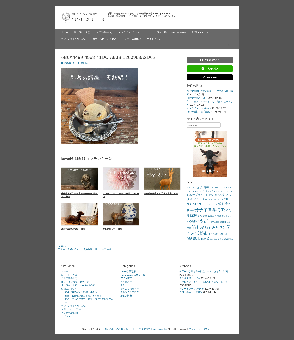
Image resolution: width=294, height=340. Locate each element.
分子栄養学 (205, 209)
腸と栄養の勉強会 (129, 288)
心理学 (193, 221)
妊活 (228, 216)
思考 (122, 285)
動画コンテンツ (200, 32)
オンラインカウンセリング (132, 32)
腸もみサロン (215, 227)
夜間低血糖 (220, 216)
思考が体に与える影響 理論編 (81, 292)
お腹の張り (203, 187)
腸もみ (198, 227)
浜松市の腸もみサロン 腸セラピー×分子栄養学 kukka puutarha (139, 13)
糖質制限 (223, 222)
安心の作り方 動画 (112, 229)
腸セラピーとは (82, 32)
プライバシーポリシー (200, 329)
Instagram (212, 77)
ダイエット (199, 199)
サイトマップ (154, 38)
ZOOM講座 (126, 278)
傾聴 (192, 210)
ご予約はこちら (211, 60)
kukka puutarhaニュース (132, 275)
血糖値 (204, 238)
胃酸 (189, 228)
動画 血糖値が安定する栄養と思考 (83, 295)
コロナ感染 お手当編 (198, 111)
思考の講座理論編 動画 (73, 229)
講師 (211, 239)
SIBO (193, 187)
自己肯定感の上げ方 (197, 98)
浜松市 (204, 221)
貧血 (219, 239)
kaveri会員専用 (128, 271)
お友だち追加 (211, 68)
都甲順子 (85, 63)
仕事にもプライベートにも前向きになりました (203, 281)
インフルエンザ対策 (199, 191)
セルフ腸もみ (215, 195)
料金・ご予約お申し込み (74, 38)
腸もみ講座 (213, 234)
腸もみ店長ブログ (129, 292)
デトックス (209, 199)
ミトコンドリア (211, 204)
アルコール (214, 188)
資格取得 (225, 239)
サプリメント (200, 194)
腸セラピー (225, 234)
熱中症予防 (215, 222)
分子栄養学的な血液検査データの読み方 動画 (203, 271)
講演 (215, 239)
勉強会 (211, 216)
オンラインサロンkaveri (199, 108)
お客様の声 (126, 281)
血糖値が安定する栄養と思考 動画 (161, 193)
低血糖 (223, 203)
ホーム (64, 32)
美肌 (228, 222)
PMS (188, 188)
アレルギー (223, 188)
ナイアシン (218, 199)
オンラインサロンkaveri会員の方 (169, 32)
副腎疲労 (202, 216)
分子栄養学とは (104, 32)
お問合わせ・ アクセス (104, 38)
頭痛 (231, 239)
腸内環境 (193, 238)
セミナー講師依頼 (131, 38)
